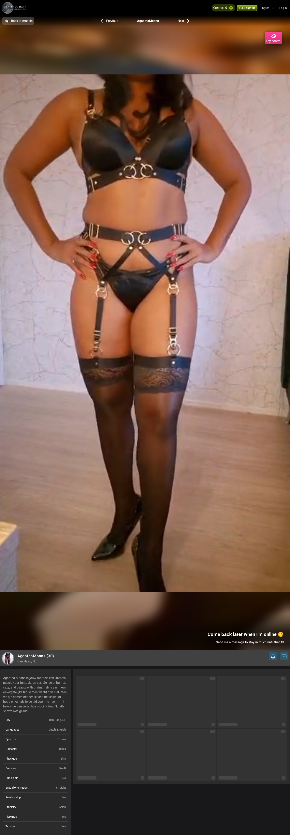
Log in (283, 7)
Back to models (22, 21)
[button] (267, 8)
